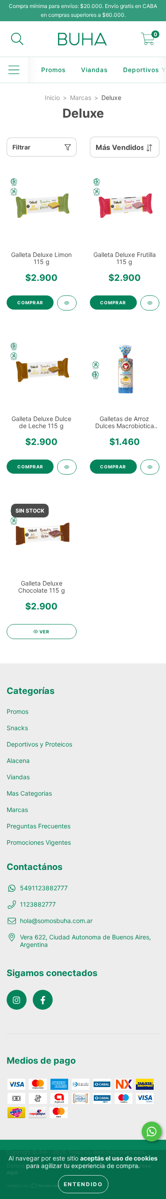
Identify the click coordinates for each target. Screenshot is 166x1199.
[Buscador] (17, 39)
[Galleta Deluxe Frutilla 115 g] (150, 302)
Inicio (52, 97)
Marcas (80, 97)
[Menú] (14, 70)
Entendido (83, 1184)
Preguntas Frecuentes (38, 826)
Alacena (18, 760)
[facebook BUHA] (43, 1000)
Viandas (94, 69)
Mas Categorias (29, 793)
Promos (53, 69)
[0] (148, 41)
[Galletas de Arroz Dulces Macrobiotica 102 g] (150, 467)
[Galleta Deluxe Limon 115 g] (67, 302)
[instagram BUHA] (17, 1000)
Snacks (17, 728)
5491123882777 (44, 888)
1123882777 (38, 904)
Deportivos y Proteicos (39, 744)
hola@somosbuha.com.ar (56, 920)
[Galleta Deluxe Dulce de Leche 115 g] (67, 467)
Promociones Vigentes (39, 842)
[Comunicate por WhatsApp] (152, 1132)
